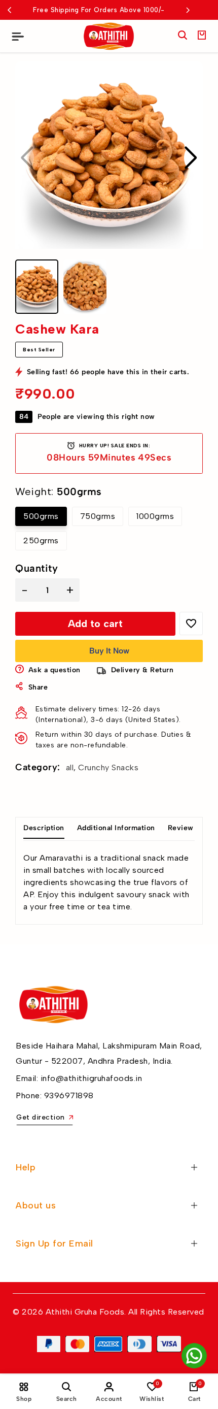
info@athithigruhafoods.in (91, 1078)
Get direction (40, 1117)
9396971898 (69, 1095)
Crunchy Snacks (108, 767)
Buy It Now (109, 651)
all (70, 767)
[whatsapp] (194, 1355)
